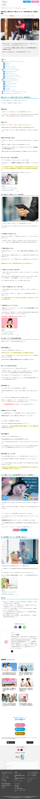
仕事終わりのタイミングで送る (10, 86)
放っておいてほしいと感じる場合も (10, 68)
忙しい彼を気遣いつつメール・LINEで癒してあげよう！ (12, 93)
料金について (4, 779)
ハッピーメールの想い (5, 777)
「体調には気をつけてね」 (9, 73)
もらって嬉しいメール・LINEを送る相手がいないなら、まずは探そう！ (14, 91)
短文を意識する (7, 88)
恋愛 (12, 15)
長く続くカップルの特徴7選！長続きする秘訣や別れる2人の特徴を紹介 (9, 705)
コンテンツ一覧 (29, 779)
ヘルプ (3, 788)
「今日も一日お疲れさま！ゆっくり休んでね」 (12, 76)
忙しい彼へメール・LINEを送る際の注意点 (10, 79)
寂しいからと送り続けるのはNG (10, 83)
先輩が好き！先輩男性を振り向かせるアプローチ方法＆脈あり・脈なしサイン (26, 674)
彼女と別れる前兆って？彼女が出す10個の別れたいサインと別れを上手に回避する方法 (26, 689)
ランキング (4, 764)
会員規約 (15, 772)
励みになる (6, 64)
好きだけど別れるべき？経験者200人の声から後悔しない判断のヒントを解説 (9, 689)
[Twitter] (20, 627)
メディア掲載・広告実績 (18, 788)
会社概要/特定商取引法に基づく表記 (19, 776)
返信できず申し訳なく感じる (9, 66)
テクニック (19, 15)
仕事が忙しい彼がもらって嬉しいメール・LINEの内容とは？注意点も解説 (14, 8)
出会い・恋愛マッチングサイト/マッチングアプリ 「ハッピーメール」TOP (7, 773)
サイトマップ (29, 781)
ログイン (20, 733)
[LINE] (24, 627)
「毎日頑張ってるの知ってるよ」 (10, 71)
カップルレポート (17, 783)
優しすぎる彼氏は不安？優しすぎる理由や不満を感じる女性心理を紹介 (9, 674)
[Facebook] (15, 627)
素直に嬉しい (7, 63)
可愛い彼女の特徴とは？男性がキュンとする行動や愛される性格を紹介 (26, 704)
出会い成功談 (16, 785)
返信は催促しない (7, 84)
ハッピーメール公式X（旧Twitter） (32, 772)
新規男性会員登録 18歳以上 (6, 785)
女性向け (29, 15)
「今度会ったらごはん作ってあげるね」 (11, 74)
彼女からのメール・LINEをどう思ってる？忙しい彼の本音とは (13, 61)
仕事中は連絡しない (8, 81)
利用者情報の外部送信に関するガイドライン (19, 779)
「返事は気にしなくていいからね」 (10, 78)
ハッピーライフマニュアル (6, 766)
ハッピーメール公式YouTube (31, 775)
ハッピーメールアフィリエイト (32, 778)
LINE (15, 15)
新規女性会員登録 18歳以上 (6, 783)
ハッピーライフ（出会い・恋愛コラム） (19, 791)
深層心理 (33, 15)
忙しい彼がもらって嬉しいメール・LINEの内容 (10, 69)
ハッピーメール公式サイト (17, 648)
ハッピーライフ (4, 762)
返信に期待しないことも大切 (9, 89)
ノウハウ (24, 15)
